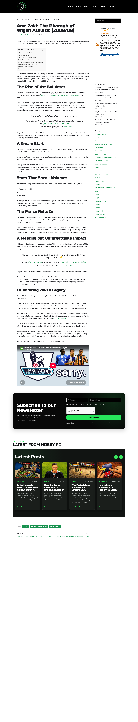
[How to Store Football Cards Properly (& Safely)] (109, 470)
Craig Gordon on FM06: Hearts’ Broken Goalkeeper (54, 487)
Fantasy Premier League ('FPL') (106, 158)
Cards (97, 141)
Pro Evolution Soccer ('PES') (105, 188)
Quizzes (97, 191)
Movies (97, 178)
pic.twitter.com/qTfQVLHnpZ (56, 123)
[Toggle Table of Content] (42, 50)
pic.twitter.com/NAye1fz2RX (73, 262)
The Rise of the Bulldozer (27, 53)
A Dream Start (24, 55)
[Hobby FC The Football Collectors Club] (21, 6)
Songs (97, 198)
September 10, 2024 (64, 266)
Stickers (98, 204)
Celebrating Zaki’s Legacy (28, 64)
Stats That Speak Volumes (28, 57)
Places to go (99, 181)
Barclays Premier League (39, 526)
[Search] (119, 6)
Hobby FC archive (59, 318)
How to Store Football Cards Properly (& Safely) (108, 487)
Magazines (98, 171)
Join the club (94, 417)
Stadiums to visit (101, 201)
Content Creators (101, 151)
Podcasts (98, 184)
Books (97, 137)
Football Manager (101, 164)
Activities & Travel (101, 134)
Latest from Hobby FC (26, 67)
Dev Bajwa (22, 35)
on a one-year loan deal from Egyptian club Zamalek (60, 95)
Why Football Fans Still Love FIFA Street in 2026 (81, 487)
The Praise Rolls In (25, 60)
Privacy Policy (70, 423)
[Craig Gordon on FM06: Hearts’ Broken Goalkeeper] (54, 470)
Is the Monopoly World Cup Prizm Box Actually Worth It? (27, 487)
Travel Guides (100, 214)
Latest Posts (23, 69)
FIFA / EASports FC (101, 161)
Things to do (99, 211)
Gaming (97, 168)
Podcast (113, 6)
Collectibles (99, 148)
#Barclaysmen (35, 262)
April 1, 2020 (68, 127)
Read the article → (23, 507)
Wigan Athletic (55, 526)
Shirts (97, 194)
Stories (24, 19)
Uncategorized (100, 218)
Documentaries (100, 154)
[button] (87, 6)
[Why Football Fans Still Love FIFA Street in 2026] (82, 470)
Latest (71, 6)
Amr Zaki (25, 526)
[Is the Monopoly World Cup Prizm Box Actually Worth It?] (27, 470)
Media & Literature (101, 174)
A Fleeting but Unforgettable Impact (31, 62)
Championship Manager (103, 144)
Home (19, 19)
